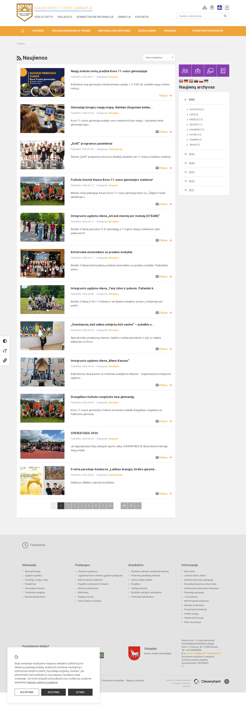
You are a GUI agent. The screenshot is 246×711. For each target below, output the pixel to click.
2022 (191, 181)
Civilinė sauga (191, 613)
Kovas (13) (195, 134)
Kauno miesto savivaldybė (157, 653)
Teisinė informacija (194, 617)
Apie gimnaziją (32, 571)
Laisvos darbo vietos (195, 575)
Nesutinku (53, 692)
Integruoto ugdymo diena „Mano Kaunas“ (100, 360)
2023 (191, 172)
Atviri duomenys (192, 622)
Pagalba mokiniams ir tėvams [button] (71, 30)
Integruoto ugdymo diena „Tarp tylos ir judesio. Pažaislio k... (113, 288)
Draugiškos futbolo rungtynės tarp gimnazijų (102, 397)
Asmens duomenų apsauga (198, 579)
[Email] (101, 655)
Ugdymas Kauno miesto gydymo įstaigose (100, 575)
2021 (191, 190)
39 (131, 505)
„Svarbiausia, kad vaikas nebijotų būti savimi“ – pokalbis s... (112, 324)
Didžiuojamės (115, 149)
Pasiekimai (30, 584)
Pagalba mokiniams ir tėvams (93, 584)
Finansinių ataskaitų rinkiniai (145, 575)
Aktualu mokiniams (194, 605)
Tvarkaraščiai (37, 545)
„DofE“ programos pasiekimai (91, 143)
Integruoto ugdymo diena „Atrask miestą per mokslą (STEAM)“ (115, 216)
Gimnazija (124, 16)
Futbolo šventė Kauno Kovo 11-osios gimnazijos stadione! (112, 179)
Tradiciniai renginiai (35, 592)
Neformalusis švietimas (90, 579)
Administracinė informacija (95, 16)
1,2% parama (191, 596)
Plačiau (163, 95)
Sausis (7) (195, 144)
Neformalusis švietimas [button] (114, 30)
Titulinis (21, 43)
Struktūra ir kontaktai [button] (207, 30)
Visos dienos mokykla (89, 601)
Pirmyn (138, 505)
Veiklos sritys (43, 16)
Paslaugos (65, 16)
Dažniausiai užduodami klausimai (201, 588)
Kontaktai (142, 16)
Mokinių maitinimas (88, 588)
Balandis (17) (197, 129)
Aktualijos (113, 113)
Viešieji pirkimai (139, 588)
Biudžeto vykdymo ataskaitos (146, 592)
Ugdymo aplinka (33, 575)
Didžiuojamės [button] (147, 30)
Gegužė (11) (196, 124)
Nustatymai (26, 692)
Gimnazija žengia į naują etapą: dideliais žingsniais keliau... (112, 107)
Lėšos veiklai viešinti (141, 579)
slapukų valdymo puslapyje (42, 682)
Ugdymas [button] (38, 30)
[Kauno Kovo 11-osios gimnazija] (25, 12)
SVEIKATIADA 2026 (84, 433)
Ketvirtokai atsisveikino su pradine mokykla (101, 252)
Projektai (135, 584)
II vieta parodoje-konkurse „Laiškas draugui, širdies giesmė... (114, 469)
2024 (191, 163)
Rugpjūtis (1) (197, 109)
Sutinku (80, 692)
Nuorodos (189, 571)
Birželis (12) (196, 119)
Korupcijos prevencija (195, 609)
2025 (191, 154)
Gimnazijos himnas (35, 588)
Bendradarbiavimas (35, 596)
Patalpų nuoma (85, 596)
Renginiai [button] (170, 30)
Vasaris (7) (196, 139)
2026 (191, 99)
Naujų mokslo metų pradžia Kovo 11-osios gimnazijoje (109, 71)
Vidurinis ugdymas (87, 571)
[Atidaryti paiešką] (225, 16)
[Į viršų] (226, 681)
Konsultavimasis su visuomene (200, 584)
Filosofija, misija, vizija (36, 579)
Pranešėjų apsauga (194, 592)
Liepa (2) (194, 114)
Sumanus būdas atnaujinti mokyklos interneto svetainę (178, 683)
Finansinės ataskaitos (142, 596)
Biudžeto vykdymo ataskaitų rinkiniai (150, 571)
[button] (204, 7)
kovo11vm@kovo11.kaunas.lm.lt (204, 653)
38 (124, 505)
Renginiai (113, 76)
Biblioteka (83, 592)
